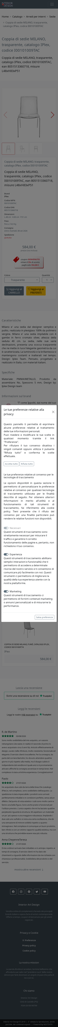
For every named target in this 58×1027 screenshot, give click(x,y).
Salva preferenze (44, 617)
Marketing (15, 591)
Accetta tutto (11, 463)
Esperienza (16, 554)
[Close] (53, 412)
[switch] (6, 554)
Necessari (15, 528)
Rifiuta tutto (27, 463)
